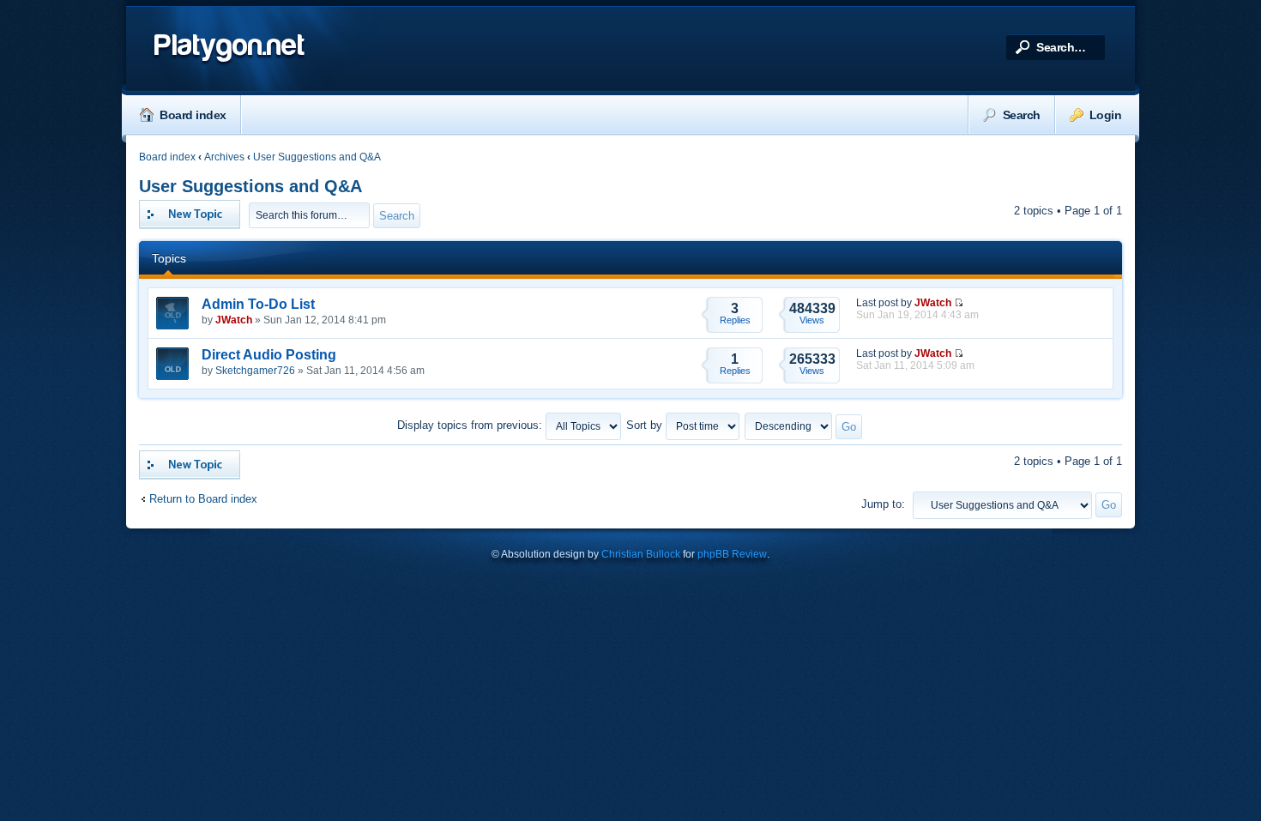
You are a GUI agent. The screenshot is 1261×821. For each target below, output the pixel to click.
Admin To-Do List (258, 304)
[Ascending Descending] (804, 425)
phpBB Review (732, 554)
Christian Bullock (640, 554)
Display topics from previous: (471, 425)
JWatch (233, 320)
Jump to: (883, 504)
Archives (224, 157)
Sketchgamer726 (255, 371)
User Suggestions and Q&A (317, 157)
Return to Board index (203, 498)
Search (1022, 115)
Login (1105, 115)
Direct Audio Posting (269, 354)
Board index (193, 115)
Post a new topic (180, 206)
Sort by (646, 425)
